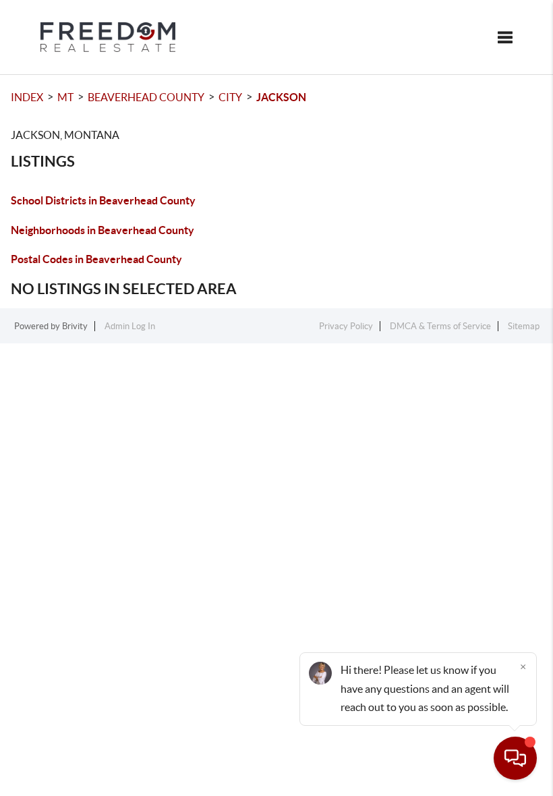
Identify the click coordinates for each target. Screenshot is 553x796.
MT (65, 97)
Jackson (281, 97)
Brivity (75, 326)
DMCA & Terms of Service (440, 326)
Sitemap (524, 326)
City (230, 97)
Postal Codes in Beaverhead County (96, 259)
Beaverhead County (146, 97)
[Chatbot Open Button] (515, 758)
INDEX (27, 97)
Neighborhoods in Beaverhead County (102, 230)
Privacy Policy (346, 326)
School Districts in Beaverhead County (103, 200)
